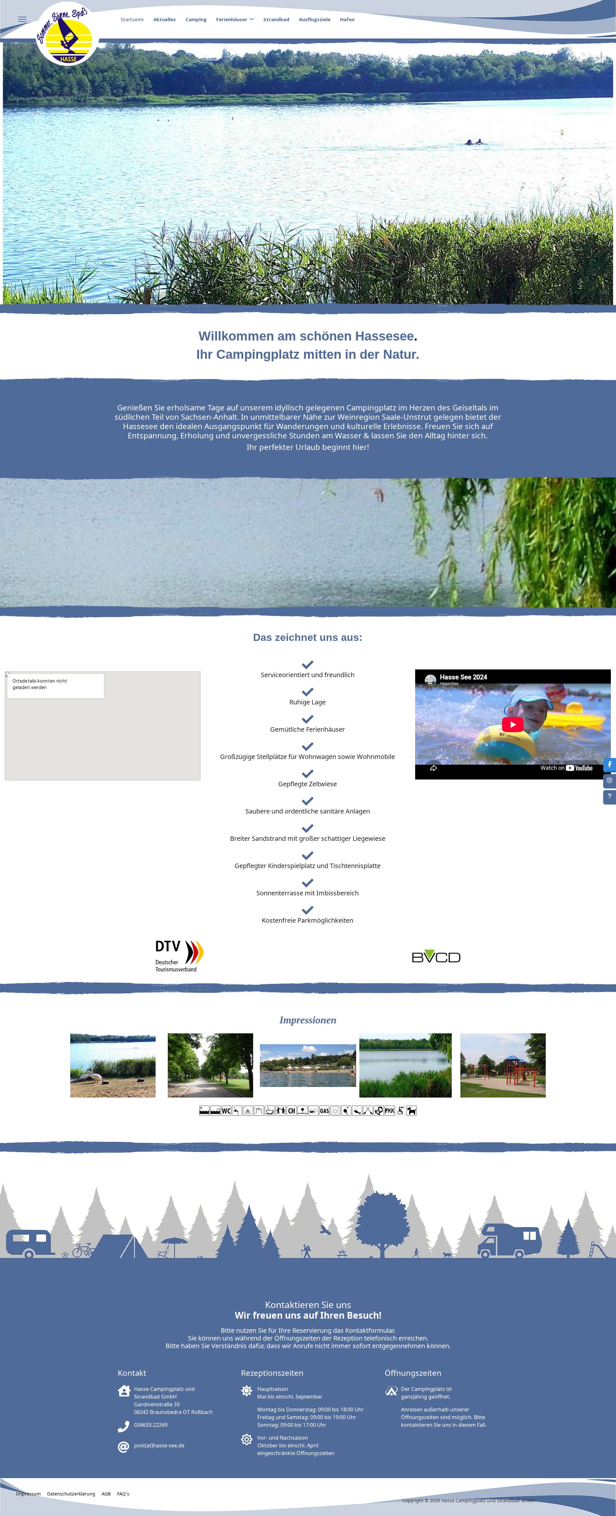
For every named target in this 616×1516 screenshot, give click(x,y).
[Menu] (22, 19)
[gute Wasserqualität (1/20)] (204, 1111)
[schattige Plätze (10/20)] (302, 1111)
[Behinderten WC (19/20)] (401, 1111)
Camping (196, 19)
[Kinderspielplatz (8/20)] (281, 1111)
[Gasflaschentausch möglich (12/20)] (324, 1111)
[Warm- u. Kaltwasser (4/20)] (237, 1111)
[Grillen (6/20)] (259, 1111)
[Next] (606, 172)
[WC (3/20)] (226, 1111)
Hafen (347, 19)
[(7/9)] (503, 1065)
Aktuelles (164, 19)
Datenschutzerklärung (71, 1494)
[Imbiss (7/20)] (270, 1111)
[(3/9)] (210, 1065)
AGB (106, 1494)
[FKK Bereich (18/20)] (390, 1111)
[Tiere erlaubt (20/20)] (411, 1111)
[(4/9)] (113, 1065)
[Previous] (9, 172)
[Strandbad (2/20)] (215, 1111)
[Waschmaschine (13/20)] (335, 1111)
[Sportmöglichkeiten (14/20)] (346, 1111)
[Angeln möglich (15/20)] (357, 1111)
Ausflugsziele (314, 19)
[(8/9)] (405, 1065)
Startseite (132, 19)
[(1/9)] (308, 1065)
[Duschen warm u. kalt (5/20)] (248, 1111)
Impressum (28, 1494)
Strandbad (276, 19)
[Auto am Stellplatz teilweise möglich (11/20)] (313, 1111)
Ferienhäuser (231, 19)
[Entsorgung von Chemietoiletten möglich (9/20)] (292, 1111)
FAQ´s (123, 1494)
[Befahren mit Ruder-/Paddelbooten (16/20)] (368, 1111)
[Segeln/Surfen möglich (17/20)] (379, 1111)
